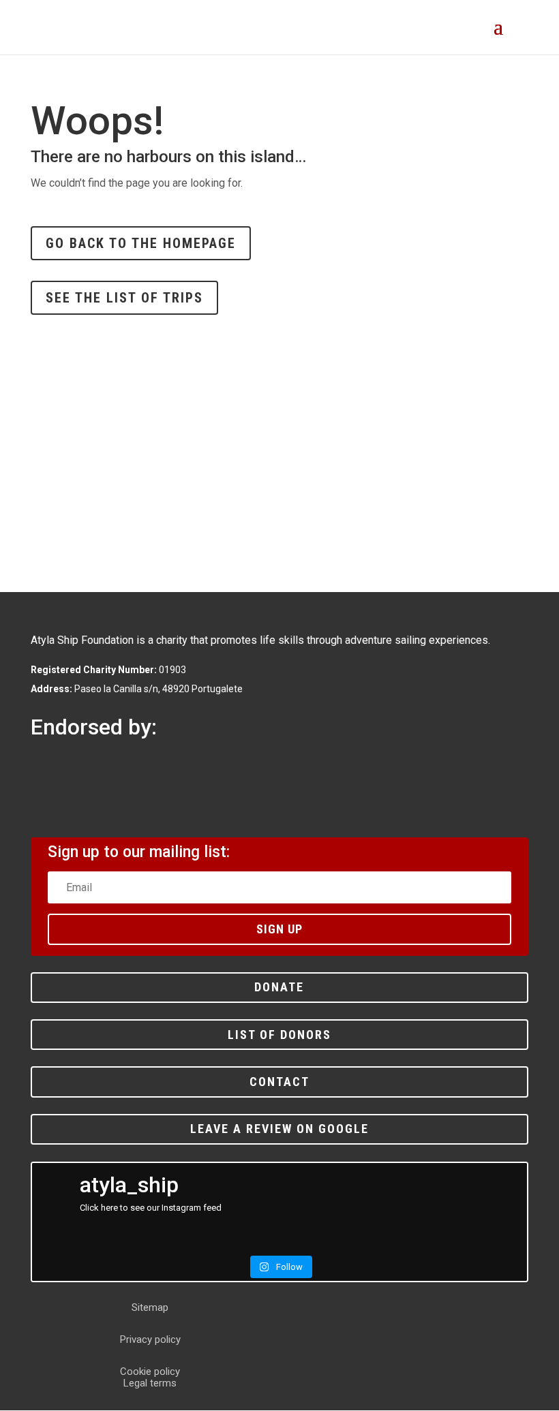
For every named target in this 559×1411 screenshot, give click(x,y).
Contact (279, 1081)
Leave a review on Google (279, 1128)
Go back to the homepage (141, 243)
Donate (279, 987)
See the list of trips (124, 298)
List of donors (279, 1034)
